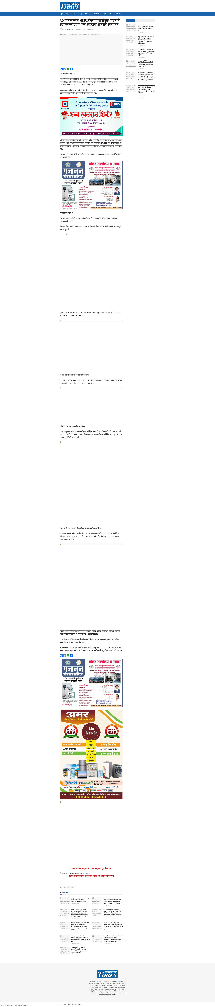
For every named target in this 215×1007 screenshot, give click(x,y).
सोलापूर (80, 13)
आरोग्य (88, 29)
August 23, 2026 (75, 904)
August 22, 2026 (75, 919)
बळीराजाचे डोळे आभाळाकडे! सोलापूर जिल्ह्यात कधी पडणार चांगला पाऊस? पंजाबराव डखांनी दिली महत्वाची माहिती (146, 52)
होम (62, 13)
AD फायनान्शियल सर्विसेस (69, 887)
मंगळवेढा (88, 13)
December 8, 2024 (80, 29)
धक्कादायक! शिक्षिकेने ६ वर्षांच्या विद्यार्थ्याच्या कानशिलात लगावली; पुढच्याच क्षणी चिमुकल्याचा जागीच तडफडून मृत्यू (146, 64)
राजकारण (96, 13)
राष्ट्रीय (67, 13)
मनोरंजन (111, 13)
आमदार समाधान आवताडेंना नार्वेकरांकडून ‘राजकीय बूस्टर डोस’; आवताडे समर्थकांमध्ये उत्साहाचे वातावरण (80, 900)
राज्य (73, 13)
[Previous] (139, 97)
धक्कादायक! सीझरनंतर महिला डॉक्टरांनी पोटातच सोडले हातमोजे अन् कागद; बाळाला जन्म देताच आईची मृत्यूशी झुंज (80, 938)
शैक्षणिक (118, 13)
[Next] (142, 97)
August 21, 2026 (107, 917)
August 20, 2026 (107, 932)
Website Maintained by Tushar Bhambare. (72, 1004)
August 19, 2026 (75, 943)
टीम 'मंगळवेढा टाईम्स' (69, 29)
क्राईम (104, 13)
